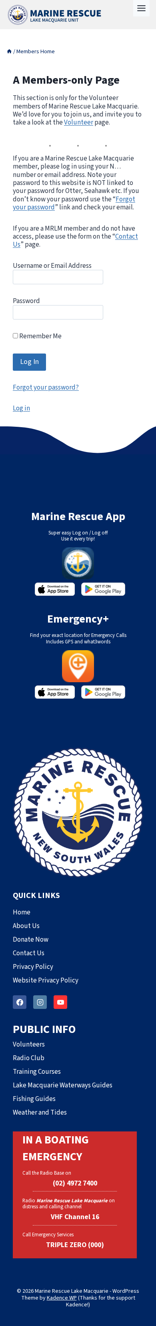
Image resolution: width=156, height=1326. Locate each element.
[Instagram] (40, 1002)
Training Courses (37, 1072)
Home (21, 912)
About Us (26, 926)
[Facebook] (19, 1002)
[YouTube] (60, 1002)
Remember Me (40, 336)
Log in (21, 408)
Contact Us (28, 953)
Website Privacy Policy (45, 980)
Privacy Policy (33, 967)
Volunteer (78, 122)
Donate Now (30, 939)
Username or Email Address (52, 266)
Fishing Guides (34, 1099)
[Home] (9, 52)
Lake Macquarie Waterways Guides (62, 1085)
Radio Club (28, 1058)
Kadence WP (62, 1298)
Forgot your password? (46, 387)
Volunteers (29, 1044)
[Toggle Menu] (141, 8)
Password (26, 301)
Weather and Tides (40, 1112)
